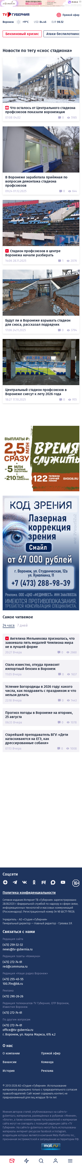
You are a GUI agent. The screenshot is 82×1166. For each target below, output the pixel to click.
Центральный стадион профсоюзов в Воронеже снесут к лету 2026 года (36, 392)
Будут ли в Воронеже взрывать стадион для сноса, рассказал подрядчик (37, 322)
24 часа (9, 625)
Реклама (47, 1071)
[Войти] (55, 1160)
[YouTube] (63, 883)
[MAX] (53, 883)
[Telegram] (14, 883)
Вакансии (9, 1062)
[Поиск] (41, 1160)
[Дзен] (5, 883)
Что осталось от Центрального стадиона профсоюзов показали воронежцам (40, 110)
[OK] (34, 883)
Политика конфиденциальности (29, 893)
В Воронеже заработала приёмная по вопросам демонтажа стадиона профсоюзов (36, 181)
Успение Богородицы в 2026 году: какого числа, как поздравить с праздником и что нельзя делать (40, 691)
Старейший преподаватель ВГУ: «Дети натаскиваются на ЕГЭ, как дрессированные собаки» (36, 739)
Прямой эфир (71, 15)
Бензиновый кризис (22, 34)
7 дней (22, 625)
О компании (11, 1053)
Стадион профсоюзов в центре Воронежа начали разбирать (33, 253)
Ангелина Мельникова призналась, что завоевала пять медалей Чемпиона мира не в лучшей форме (40, 642)
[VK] (24, 883)
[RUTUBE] (43, 883)
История (9, 1071)
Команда (47, 1062)
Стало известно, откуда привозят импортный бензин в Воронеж (32, 667)
